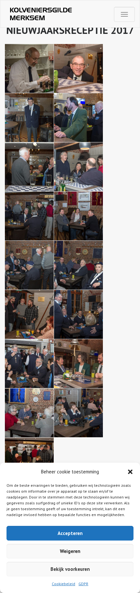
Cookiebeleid (63, 583)
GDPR (83, 583)
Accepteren (70, 533)
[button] (130, 472)
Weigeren (70, 551)
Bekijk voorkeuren (70, 569)
